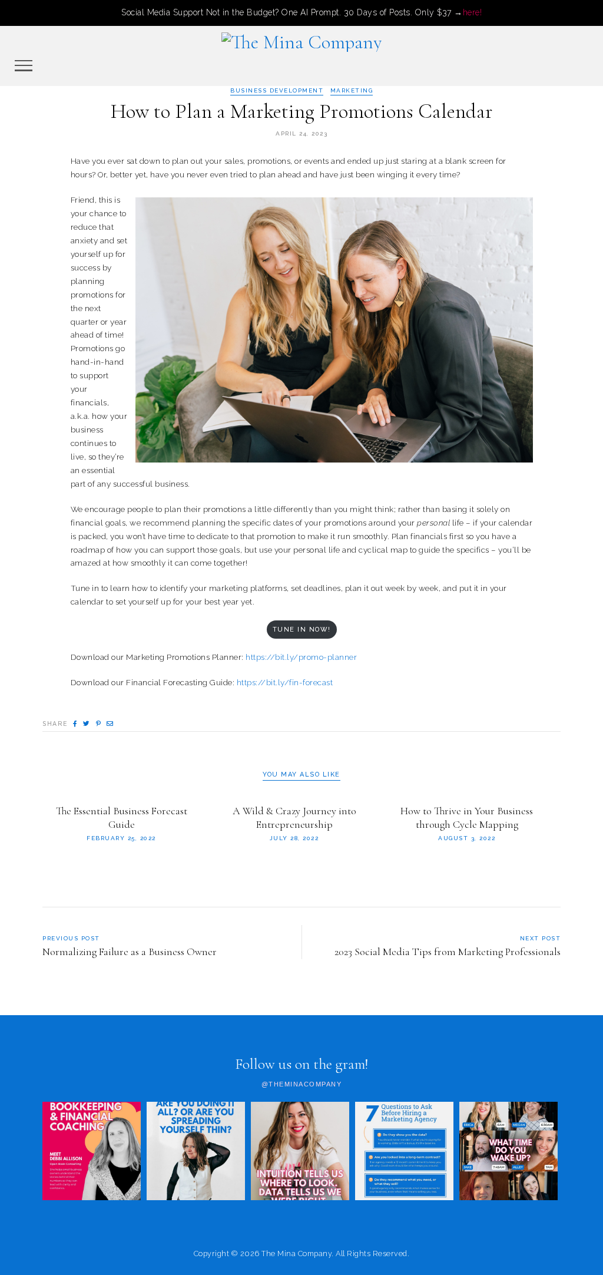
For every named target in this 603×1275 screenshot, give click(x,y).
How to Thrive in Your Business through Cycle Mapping (466, 817)
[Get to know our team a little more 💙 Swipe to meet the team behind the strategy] (508, 1151)
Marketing (351, 91)
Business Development (276, 91)
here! (472, 12)
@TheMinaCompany (301, 1084)
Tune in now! (302, 629)
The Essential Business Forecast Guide (121, 817)
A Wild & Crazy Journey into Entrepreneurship (294, 817)
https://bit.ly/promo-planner (301, 657)
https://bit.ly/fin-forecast (285, 682)
